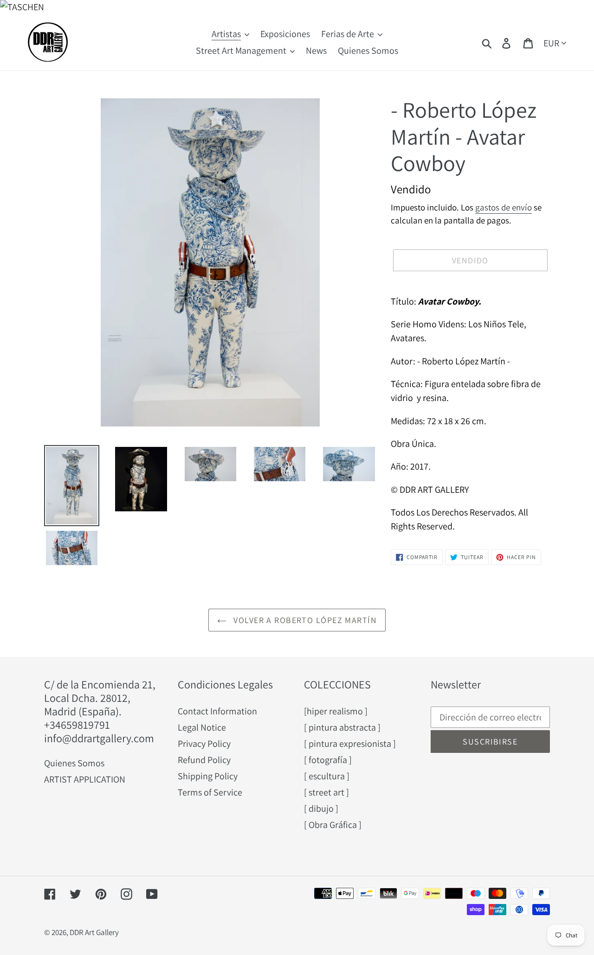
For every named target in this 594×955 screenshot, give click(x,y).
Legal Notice (202, 727)
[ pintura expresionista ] (350, 744)
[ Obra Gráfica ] (333, 825)
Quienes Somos (74, 763)
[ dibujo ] (321, 808)
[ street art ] (326, 792)
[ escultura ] (326, 776)
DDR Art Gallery (94, 932)
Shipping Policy (208, 776)
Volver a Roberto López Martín (304, 620)
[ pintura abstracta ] (342, 727)
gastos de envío (503, 207)
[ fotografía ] (328, 760)
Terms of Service (210, 792)
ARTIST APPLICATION (84, 779)
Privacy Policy (204, 744)
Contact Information (217, 711)
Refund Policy (204, 760)
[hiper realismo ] (336, 711)
